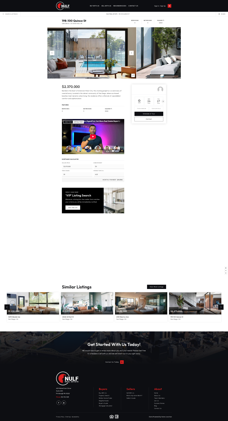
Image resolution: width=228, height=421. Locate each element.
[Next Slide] (131, 53)
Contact (149, 119)
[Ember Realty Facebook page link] (59, 403)
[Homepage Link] (62, 6)
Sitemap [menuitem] (68, 417)
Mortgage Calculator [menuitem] (105, 406)
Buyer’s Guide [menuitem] (103, 403)
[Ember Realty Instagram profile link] (64, 403)
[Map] (114, 248)
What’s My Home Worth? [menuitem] (134, 395)
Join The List (72, 207)
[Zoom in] (226, 268)
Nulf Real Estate (111, 14)
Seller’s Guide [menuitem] (130, 398)
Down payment (98, 162)
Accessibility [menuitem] (75, 417)
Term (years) (66, 170)
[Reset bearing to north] (226, 273)
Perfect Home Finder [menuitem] (105, 398)
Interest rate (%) (99, 170)
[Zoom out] (226, 270)
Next (163, 101)
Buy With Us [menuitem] (94, 6)
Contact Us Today (112, 362)
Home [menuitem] (156, 393)
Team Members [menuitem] (159, 398)
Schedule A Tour (149, 114)
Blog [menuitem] (155, 406)
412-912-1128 (65, 397)
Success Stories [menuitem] (159, 403)
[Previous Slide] (52, 53)
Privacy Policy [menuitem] (60, 417)
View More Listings (156, 287)
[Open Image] (91, 53)
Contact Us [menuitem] (133, 6)
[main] (114, 171)
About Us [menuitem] (157, 395)
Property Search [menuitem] (104, 395)
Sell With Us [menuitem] (106, 6)
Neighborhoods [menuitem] (119, 6)
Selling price (66, 162)
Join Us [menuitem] (156, 401)
